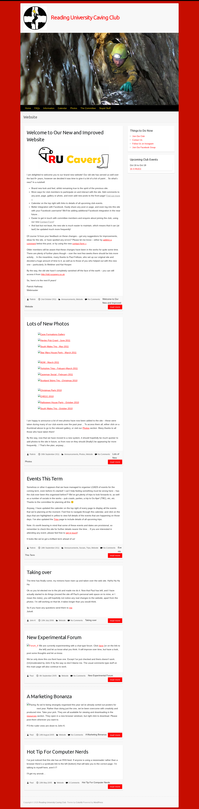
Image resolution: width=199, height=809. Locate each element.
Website (79, 299)
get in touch (71, 533)
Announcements (68, 299)
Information (48, 108)
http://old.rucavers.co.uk (53, 274)
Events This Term (44, 478)
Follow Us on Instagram (143, 144)
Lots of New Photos (48, 323)
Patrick (32, 299)
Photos (73, 108)
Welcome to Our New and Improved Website (65, 136)
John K (33, 620)
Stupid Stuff (105, 108)
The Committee (88, 108)
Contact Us (137, 140)
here (101, 645)
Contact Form (46, 222)
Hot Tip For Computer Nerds (57, 751)
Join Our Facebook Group (143, 147)
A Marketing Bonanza (49, 696)
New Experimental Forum (54, 637)
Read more (115, 307)
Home (28, 108)
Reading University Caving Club (84, 17)
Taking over (39, 572)
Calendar (62, 108)
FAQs (37, 108)
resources (32, 716)
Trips (56, 519)
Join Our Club (138, 136)
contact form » (79, 243)
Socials (82, 548)
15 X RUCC (135, 169)
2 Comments (74, 783)
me (70, 607)
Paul (32, 676)
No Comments (94, 299)
